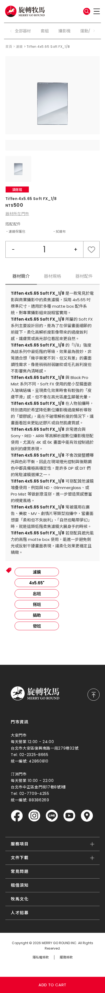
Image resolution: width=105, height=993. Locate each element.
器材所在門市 (17, 213)
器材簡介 (21, 276)
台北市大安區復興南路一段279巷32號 (44, 748)
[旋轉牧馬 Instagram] (34, 816)
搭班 (37, 604)
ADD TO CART (52, 985)
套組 (45, 31)
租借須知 (20, 885)
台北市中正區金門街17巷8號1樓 (38, 787)
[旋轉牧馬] (25, 11)
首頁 (8, 46)
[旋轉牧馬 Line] (52, 816)
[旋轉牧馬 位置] (87, 816)
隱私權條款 (41, 957)
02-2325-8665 (33, 754)
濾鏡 (19, 46)
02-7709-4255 (34, 793)
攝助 (37, 615)
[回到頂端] (94, 695)
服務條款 (66, 957)
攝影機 (64, 31)
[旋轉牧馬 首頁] (35, 693)
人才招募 (20, 913)
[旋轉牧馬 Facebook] (17, 816)
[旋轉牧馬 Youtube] (69, 816)
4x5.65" (36, 583)
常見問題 (20, 871)
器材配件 (84, 276)
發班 (37, 626)
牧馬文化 (20, 899)
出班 (37, 594)
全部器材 (23, 31)
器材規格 (52, 276)
